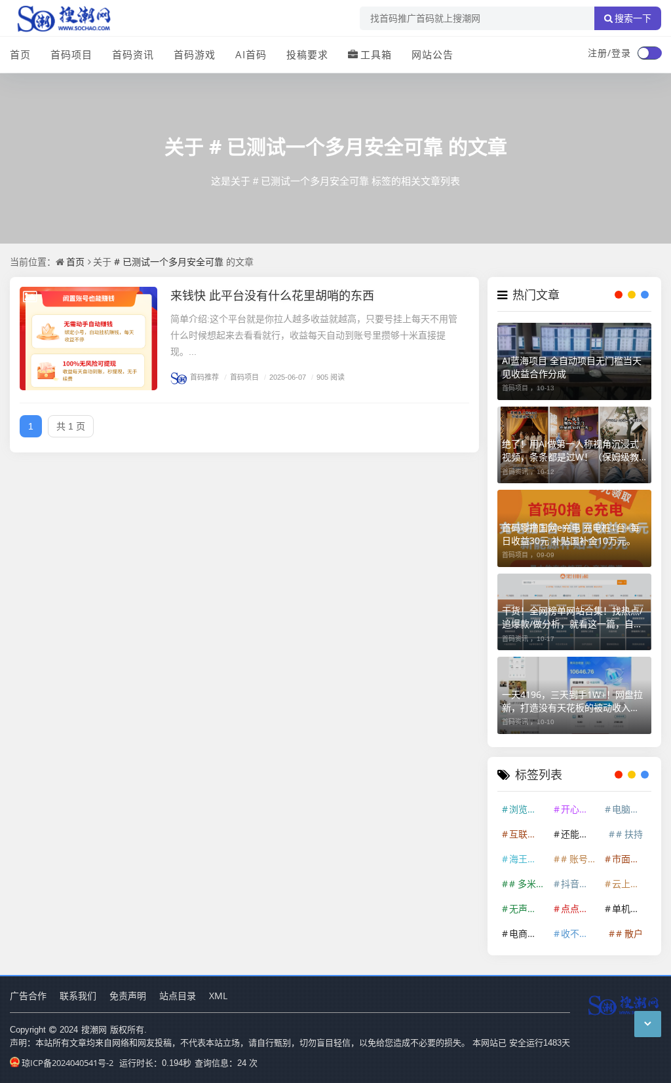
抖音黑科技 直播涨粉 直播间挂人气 (580, 883)
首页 (20, 54)
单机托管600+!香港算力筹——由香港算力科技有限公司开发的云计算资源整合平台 (631, 908)
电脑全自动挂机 (631, 809)
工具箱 (376, 54)
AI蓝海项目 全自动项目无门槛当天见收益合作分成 (572, 367)
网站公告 (432, 54)
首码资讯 (133, 54)
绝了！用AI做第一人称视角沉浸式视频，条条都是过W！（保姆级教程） (570, 450)
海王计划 (527, 859)
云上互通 (630, 883)
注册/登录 (609, 52)
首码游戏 (195, 54)
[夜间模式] (649, 53)
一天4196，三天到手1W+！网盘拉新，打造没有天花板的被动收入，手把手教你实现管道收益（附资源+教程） (572, 701)
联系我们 (78, 995)
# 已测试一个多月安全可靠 (326, 146)
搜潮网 (94, 1029)
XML (218, 995)
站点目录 (177, 995)
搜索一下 (633, 18)
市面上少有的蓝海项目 (631, 859)
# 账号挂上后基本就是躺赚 (580, 859)
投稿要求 (307, 54)
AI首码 (251, 54)
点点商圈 (579, 908)
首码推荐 (204, 377)
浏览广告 (527, 809)
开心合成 (579, 809)
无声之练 (527, 908)
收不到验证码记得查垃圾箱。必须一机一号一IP (580, 933)
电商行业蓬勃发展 (528, 933)
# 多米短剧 (528, 883)
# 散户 (629, 933)
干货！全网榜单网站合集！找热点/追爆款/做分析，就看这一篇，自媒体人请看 (572, 617)
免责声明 (127, 995)
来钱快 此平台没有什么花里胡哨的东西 (272, 295)
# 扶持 (629, 834)
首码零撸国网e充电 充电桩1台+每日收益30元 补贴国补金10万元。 (571, 534)
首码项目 (71, 54)
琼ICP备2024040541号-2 (67, 1063)
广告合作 (28, 995)
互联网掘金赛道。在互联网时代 (528, 834)
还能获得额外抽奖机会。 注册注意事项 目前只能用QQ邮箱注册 (580, 834)
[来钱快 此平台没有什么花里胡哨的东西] (88, 338)
